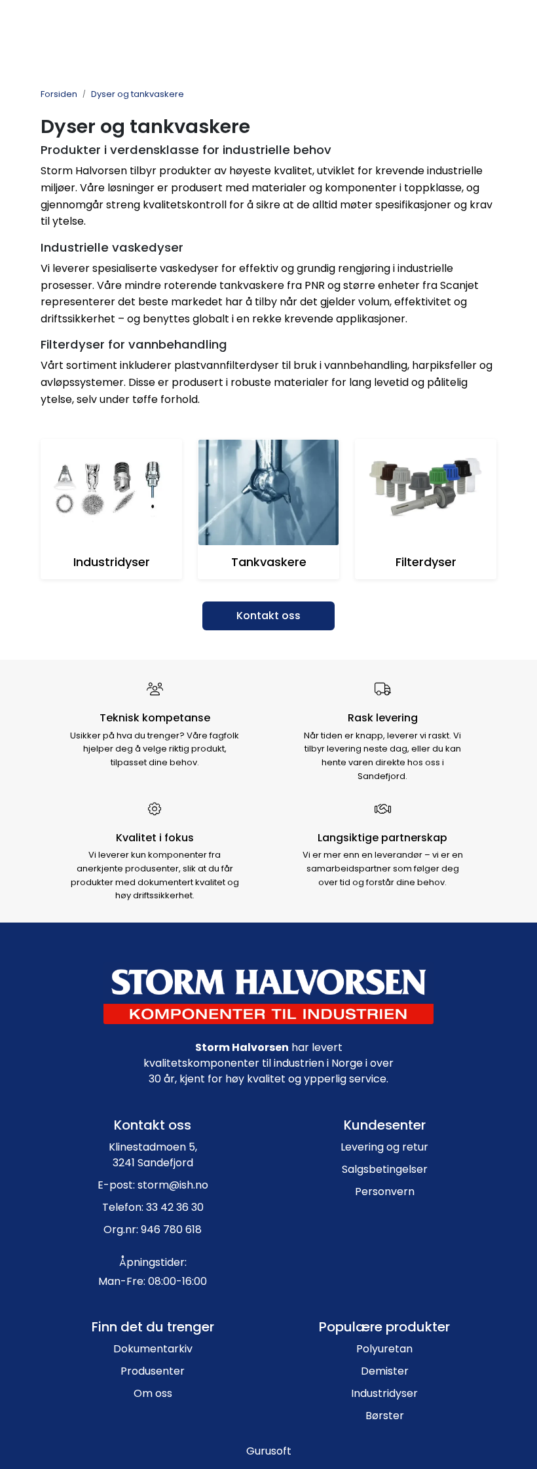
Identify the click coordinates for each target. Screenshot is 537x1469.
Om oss (153, 1393)
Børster (384, 1415)
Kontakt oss (268, 615)
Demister (385, 1371)
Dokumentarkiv (153, 1348)
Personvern (385, 1191)
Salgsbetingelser (385, 1169)
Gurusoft (268, 1451)
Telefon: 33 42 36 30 (153, 1207)
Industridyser (384, 1393)
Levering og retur (384, 1146)
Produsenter (152, 1371)
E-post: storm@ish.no (153, 1184)
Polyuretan (384, 1348)
